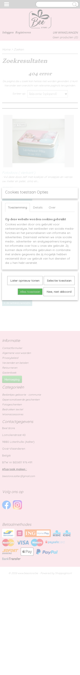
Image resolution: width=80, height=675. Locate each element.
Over (52, 207)
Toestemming (17, 207)
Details (38, 207)
